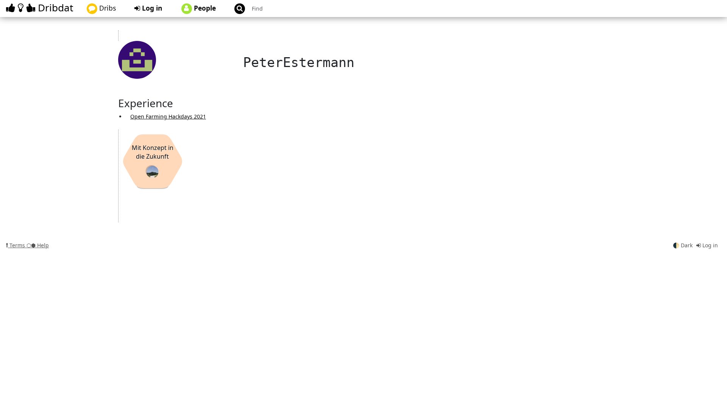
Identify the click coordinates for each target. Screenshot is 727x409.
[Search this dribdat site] (236, 8)
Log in (151, 7)
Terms (17, 245)
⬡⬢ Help (38, 245)
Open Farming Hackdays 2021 (168, 116)
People (204, 7)
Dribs (106, 7)
